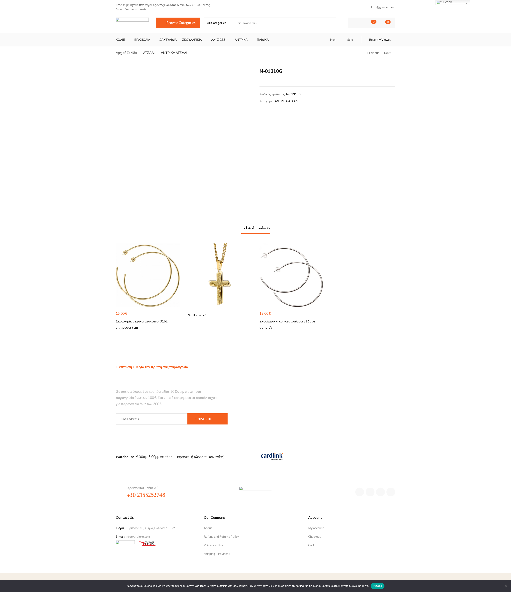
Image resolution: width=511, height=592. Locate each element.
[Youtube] (390, 492)
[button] (219, 22)
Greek (447, 2)
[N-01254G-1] (220, 275)
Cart (311, 545)
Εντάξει (378, 585)
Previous (373, 53)
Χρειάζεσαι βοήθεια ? (142, 488)
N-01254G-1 (197, 315)
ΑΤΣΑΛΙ (149, 53)
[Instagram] (380, 492)
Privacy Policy (213, 545)
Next (387, 53)
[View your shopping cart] (382, 23)
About (208, 528)
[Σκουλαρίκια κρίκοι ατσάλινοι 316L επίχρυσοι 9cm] (148, 275)
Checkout (314, 536)
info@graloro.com (138, 536)
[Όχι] (506, 586)
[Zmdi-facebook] (359, 492)
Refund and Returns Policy (221, 536)
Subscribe (204, 419)
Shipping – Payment (217, 553)
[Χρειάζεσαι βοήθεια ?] (119, 489)
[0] (367, 23)
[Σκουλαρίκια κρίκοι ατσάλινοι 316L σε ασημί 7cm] (291, 275)
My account (316, 528)
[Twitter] (370, 492)
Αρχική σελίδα (126, 53)
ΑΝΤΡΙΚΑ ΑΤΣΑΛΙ (174, 53)
